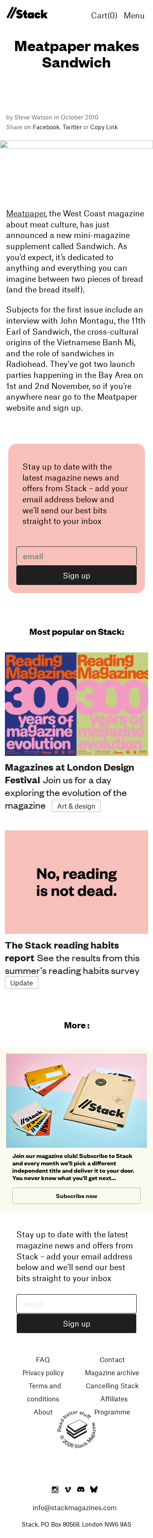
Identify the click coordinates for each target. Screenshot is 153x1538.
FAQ (43, 1359)
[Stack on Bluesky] (94, 1490)
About (43, 1412)
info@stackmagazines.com (75, 1507)
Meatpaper (25, 213)
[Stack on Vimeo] (67, 1490)
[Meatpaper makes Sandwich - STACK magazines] (27, 13)
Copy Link (104, 126)
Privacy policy (43, 1372)
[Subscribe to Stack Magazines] (76, 1057)
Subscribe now (76, 1195)
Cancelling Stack (112, 1385)
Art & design (76, 806)
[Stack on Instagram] (55, 1490)
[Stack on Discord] (81, 1490)
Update (21, 982)
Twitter (72, 126)
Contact (112, 1359)
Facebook (46, 126)
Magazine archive (112, 1372)
